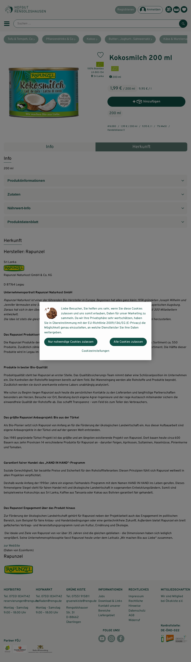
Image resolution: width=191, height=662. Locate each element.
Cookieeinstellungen (95, 351)
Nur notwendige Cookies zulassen (70, 342)
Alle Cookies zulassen (128, 342)
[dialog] (95, 331)
